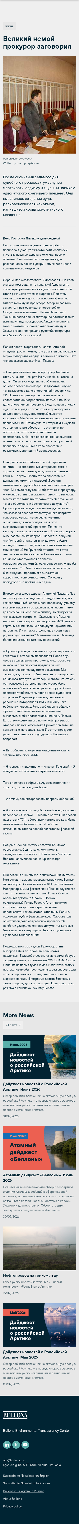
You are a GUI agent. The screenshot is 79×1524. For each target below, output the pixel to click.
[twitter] (16, 1445)
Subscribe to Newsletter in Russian (26, 1483)
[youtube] (25, 1445)
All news (11, 1025)
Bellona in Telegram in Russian (23, 1491)
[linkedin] (7, 1445)
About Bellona (12, 1498)
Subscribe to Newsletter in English (26, 1475)
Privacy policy (12, 1506)
